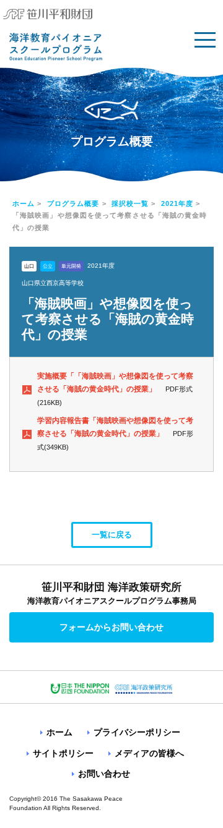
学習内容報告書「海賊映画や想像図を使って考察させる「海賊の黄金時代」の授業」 (115, 427)
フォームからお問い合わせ (111, 627)
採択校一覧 (130, 203)
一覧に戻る (112, 534)
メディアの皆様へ (149, 753)
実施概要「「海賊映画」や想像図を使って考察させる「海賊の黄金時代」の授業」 (115, 383)
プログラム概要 (73, 203)
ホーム (23, 203)
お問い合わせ (104, 774)
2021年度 (177, 203)
